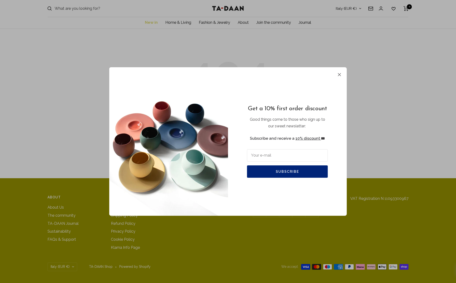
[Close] (339, 74)
